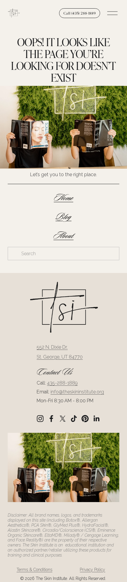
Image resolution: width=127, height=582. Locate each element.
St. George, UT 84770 (60, 357)
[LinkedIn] (96, 418)
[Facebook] (51, 418)
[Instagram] (40, 418)
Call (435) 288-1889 (80, 13)
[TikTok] (73, 418)
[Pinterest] (85, 418)
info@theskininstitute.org (77, 392)
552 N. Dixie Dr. (52, 347)
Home (63, 197)
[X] (62, 418)
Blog (63, 216)
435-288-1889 (62, 383)
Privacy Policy (92, 569)
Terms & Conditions (34, 569)
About (63, 235)
